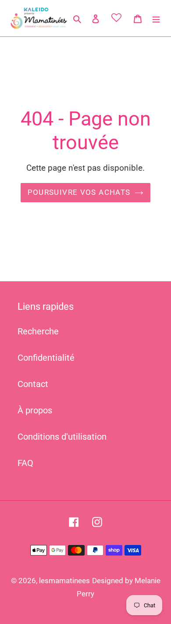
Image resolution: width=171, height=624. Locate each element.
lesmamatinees (64, 580)
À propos (35, 410)
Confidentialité (46, 357)
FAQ (25, 463)
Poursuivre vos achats (79, 192)
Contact (33, 384)
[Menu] (156, 18)
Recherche (38, 331)
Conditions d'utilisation (62, 436)
